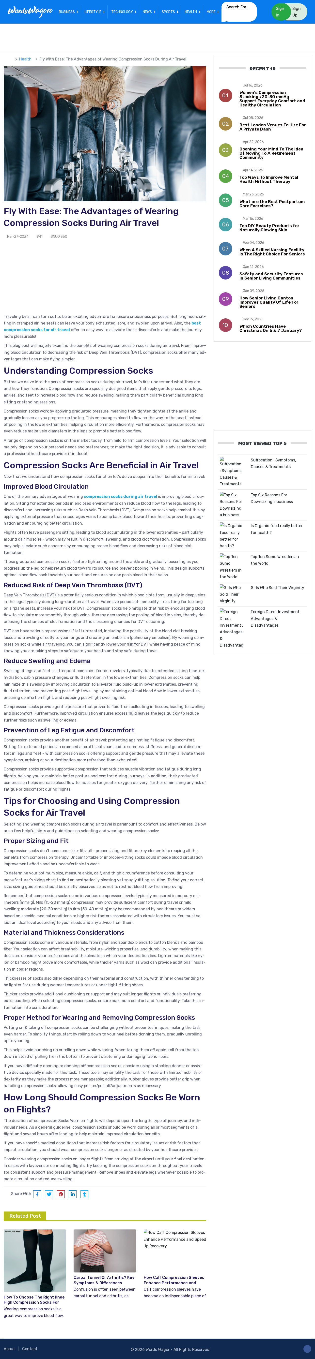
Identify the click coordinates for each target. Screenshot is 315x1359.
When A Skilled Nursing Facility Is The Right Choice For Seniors (272, 251)
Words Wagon (158, 1349)
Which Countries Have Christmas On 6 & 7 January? (270, 328)
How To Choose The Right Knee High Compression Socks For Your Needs (34, 1302)
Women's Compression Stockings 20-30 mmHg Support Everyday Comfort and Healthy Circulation (272, 98)
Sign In (280, 11)
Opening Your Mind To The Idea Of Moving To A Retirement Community (271, 153)
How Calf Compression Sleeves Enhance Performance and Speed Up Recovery (174, 1282)
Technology (122, 12)
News (147, 12)
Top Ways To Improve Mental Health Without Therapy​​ (268, 179)
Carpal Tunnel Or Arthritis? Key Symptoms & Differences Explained (104, 1282)
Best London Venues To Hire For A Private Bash (272, 127)
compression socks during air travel (120, 496)
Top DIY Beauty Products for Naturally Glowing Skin (269, 227)
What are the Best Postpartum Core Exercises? (272, 203)
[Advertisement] (157, 37)
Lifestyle (93, 12)
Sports (168, 12)
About (9, 1348)
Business (67, 12)
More (211, 12)
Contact (29, 1348)
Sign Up (296, 11)
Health (191, 12)
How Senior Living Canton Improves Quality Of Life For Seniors (269, 302)
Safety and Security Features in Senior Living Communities (271, 276)
